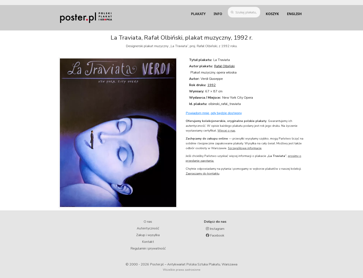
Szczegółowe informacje (245, 148)
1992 (211, 85)
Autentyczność (148, 228)
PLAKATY (198, 14)
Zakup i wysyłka (148, 235)
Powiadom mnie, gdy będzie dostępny (214, 113)
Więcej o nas (226, 130)
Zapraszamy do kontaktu (202, 173)
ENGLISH (294, 14)
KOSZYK (272, 14)
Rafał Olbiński (224, 66)
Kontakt (148, 241)
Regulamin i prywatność (148, 248)
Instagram (216, 228)
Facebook (216, 235)
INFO (218, 14)
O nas (148, 221)
